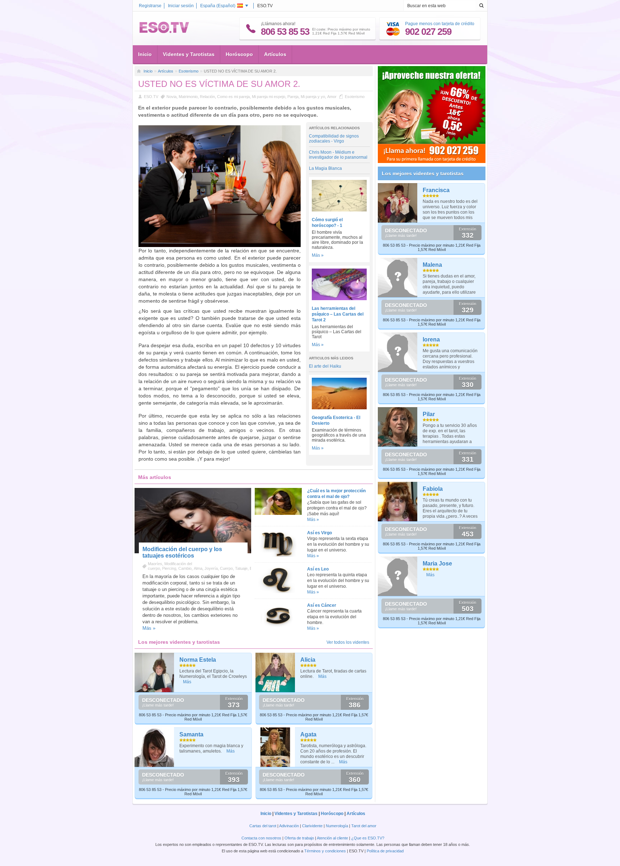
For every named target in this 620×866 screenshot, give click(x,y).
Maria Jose (437, 563)
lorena (431, 339)
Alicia (307, 660)
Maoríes (155, 564)
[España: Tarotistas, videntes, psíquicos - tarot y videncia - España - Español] (164, 31)
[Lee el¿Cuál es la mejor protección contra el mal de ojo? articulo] (278, 513)
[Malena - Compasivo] (397, 277)
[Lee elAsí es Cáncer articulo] (278, 627)
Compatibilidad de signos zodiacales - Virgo (334, 139)
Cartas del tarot (262, 826)
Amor (332, 96)
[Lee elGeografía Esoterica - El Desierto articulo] (339, 407)
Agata (308, 734)
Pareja (293, 96)
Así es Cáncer (321, 605)
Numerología (337, 826)
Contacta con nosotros (261, 838)
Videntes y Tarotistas (189, 54)
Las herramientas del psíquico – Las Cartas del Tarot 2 (337, 314)
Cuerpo (226, 568)
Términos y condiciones (325, 851)
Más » (318, 255)
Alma (198, 568)
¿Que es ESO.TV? (367, 838)
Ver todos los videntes (348, 642)
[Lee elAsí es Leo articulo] (278, 591)
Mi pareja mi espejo (268, 96)
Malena (432, 265)
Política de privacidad (385, 851)
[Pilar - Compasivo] (397, 427)
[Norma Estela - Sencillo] (154, 672)
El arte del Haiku (325, 366)
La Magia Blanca (325, 168)
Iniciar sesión (181, 5)
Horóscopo (239, 54)
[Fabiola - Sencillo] (397, 501)
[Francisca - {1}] (397, 203)
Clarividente (312, 826)
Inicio (145, 54)
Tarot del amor (363, 826)
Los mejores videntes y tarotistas (423, 173)
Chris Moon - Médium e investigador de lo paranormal (338, 155)
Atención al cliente (332, 838)
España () (217, 5)
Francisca (436, 190)
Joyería (211, 568)
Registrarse (150, 5)
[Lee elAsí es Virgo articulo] (278, 555)
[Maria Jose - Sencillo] (397, 576)
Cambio (185, 568)
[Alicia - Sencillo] (275, 672)
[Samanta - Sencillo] (154, 747)
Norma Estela (197, 660)
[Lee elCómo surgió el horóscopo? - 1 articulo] (339, 210)
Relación (207, 96)
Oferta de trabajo (299, 838)
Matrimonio (188, 96)
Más (187, 681)
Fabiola (433, 489)
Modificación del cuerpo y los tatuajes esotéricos (182, 552)
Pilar (429, 414)
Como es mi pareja (233, 96)
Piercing (169, 568)
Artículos (275, 54)
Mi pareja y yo (313, 96)
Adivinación (289, 826)
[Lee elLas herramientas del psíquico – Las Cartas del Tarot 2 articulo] (339, 298)
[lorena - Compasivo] (397, 352)
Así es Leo (318, 569)
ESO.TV (151, 96)
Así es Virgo (319, 532)
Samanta (191, 734)
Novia (171, 96)
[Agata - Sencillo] (275, 747)
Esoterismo (188, 71)
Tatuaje (241, 568)
